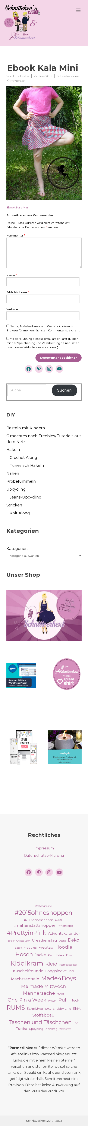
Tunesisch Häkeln (27, 465)
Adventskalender (64, 933)
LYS (71, 971)
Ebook (18, 947)
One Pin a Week (27, 1000)
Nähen (12, 473)
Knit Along (20, 513)
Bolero (11, 940)
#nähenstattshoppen (35, 925)
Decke (62, 940)
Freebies (30, 947)
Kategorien (17, 548)
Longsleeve (56, 971)
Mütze (60, 994)
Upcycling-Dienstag (43, 1028)
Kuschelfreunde (28, 971)
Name (11, 275)
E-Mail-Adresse (17, 292)
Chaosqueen (23, 940)
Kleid (51, 964)
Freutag (45, 947)
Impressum (44, 848)
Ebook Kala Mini (17, 207)
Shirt (77, 1008)
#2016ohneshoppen (38, 920)
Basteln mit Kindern (25, 428)
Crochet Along (23, 457)
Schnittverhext (39, 1008)
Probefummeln (21, 481)
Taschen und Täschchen (40, 1022)
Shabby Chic (62, 1008)
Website (12, 309)
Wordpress (65, 1029)
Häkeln (13, 449)
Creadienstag (44, 940)
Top (76, 1023)
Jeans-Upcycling (25, 497)
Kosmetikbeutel (68, 964)
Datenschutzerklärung (44, 855)
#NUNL (59, 920)
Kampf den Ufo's (60, 955)
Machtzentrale (25, 978)
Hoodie (63, 947)
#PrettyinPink (26, 932)
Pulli (63, 1000)
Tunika (21, 1029)
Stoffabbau (43, 1015)
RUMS (16, 1007)
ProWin (52, 1000)
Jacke (40, 954)
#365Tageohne (43, 906)
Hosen (24, 954)
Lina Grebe (21, 76)
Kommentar (15, 235)
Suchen (64, 390)
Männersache (39, 993)
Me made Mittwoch (43, 986)
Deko (73, 940)
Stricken (14, 505)
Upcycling (16, 489)
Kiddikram (26, 963)
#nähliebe (66, 925)
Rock (75, 1000)
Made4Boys (58, 978)
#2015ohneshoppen (43, 912)
